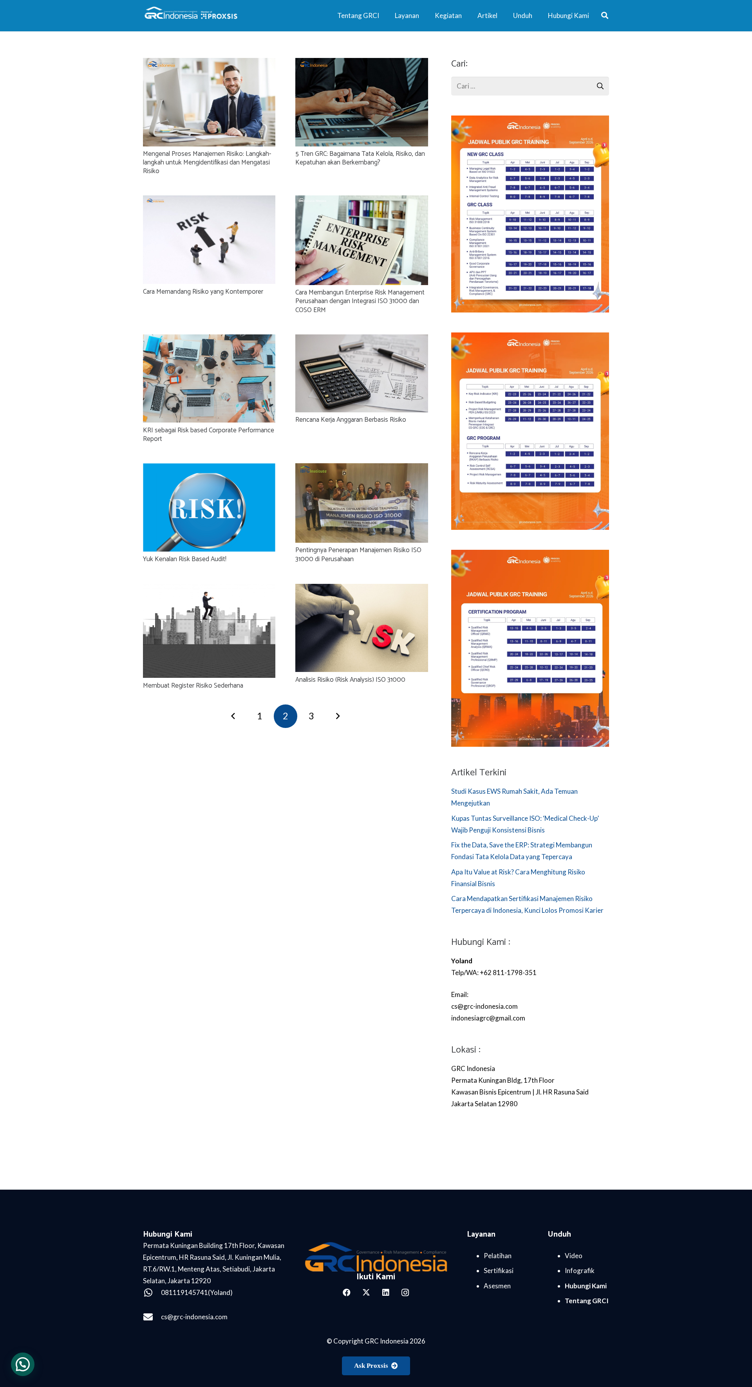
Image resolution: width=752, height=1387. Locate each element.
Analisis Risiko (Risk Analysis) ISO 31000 (350, 679)
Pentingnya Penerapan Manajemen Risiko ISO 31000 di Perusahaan (358, 554)
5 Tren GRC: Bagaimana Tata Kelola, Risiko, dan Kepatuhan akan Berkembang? (360, 158)
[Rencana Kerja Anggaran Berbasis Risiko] (361, 340)
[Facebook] (346, 1292)
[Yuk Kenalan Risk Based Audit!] (209, 469)
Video (573, 1256)
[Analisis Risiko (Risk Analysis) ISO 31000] (361, 589)
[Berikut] (337, 716)
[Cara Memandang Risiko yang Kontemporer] (209, 201)
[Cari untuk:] (530, 82)
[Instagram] (405, 1292)
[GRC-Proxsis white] (191, 15)
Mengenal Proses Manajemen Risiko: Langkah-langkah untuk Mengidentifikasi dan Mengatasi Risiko (207, 162)
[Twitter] (366, 1292)
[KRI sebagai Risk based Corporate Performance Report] (209, 340)
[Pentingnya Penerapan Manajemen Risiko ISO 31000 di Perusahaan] (361, 469)
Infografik (580, 1270)
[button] (605, 15)
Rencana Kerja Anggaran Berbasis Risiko (350, 419)
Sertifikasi (498, 1270)
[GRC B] (376, 1256)
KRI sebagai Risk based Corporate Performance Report (208, 434)
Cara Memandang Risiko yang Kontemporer (203, 291)
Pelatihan (498, 1256)
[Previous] (234, 716)
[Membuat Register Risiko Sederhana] (209, 589)
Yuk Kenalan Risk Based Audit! (184, 559)
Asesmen (497, 1286)
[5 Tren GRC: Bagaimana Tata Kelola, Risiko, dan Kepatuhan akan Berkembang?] (361, 64)
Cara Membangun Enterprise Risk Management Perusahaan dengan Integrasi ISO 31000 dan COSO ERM (360, 301)
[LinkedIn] (386, 1292)
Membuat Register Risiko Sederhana (193, 685)
